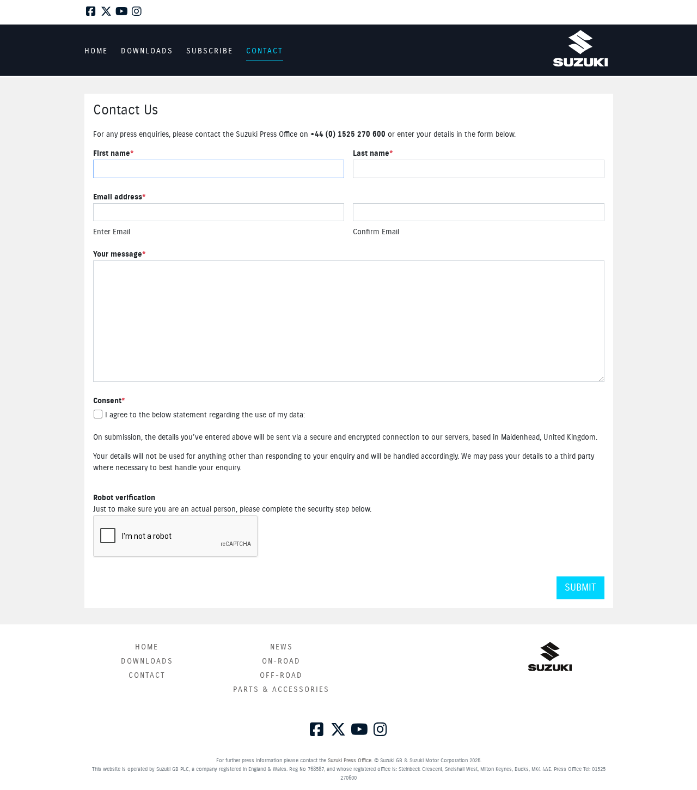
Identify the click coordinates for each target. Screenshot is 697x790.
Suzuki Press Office (349, 760)
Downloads (147, 661)
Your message (119, 254)
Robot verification (124, 498)
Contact (147, 675)
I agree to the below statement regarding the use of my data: (205, 415)
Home (146, 647)
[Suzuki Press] (580, 48)
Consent (109, 401)
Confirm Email (376, 232)
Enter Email (111, 232)
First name (113, 154)
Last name (373, 154)
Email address (119, 197)
